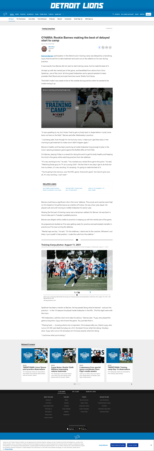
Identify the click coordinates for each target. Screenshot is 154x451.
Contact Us (48, 400)
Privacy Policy (48, 414)
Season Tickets (84, 403)
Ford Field (104, 405)
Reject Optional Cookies (118, 445)
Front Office (48, 403)
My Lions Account (84, 400)
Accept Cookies (132, 445)
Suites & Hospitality (84, 408)
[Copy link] (110, 47)
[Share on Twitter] (103, 48)
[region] (77, 445)
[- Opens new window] (48, 29)
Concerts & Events (104, 411)
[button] (148, 14)
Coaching (66, 405)
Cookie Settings (103, 445)
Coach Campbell (66, 408)
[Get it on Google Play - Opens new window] (82, 429)
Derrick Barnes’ (47, 56)
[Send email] (106, 48)
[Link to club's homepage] (5, 14)
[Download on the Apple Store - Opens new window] (70, 429)
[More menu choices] (63, 14)
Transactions (66, 414)
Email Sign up (48, 408)
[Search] (113, 14)
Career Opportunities (48, 405)
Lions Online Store (104, 400)
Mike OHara (51, 46)
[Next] (90, 292)
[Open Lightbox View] (77, 276)
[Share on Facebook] (99, 48)
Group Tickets (84, 411)
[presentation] (132, 384)
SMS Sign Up (48, 411)
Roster (66, 400)
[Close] (151, 445)
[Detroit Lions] (77, 437)
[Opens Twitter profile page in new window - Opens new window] (49, 51)
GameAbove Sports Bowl (104, 408)
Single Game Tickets (84, 405)
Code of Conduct (48, 417)
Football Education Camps (104, 403)
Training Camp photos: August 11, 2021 (61, 244)
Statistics (66, 411)
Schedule (66, 403)
